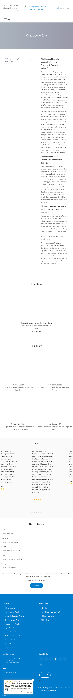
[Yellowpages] (41, 664)
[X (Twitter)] (60, 659)
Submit (36, 586)
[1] (31, 512)
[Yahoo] (65, 659)
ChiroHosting (51, 690)
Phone (3, 555)
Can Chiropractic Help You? (50, 612)
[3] (34, 512)
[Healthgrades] (55, 659)
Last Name (4, 538)
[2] (32, 512)
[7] (41, 512)
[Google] (41, 659)
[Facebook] (46, 659)
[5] (38, 512)
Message (4, 564)
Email (3, 547)
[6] (40, 512)
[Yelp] (51, 659)
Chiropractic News (47, 616)
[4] (36, 512)
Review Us (45, 675)
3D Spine (44, 608)
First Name (4, 530)
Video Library (45, 620)
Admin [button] (4, 695)
